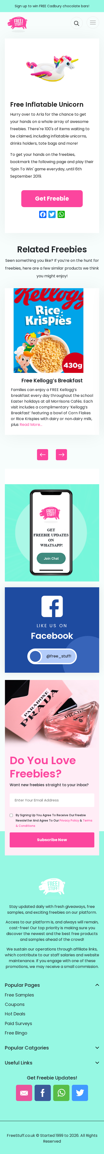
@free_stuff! (58, 656)
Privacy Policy (69, 820)
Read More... (31, 424)
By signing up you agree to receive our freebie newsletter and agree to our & (54, 820)
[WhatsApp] (52, 580)
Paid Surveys (18, 1023)
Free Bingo (16, 1033)
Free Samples (19, 995)
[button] (61, 454)
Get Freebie (52, 199)
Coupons (15, 1004)
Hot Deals (15, 1014)
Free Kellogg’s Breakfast (52, 380)
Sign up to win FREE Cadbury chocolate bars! (52, 6)
